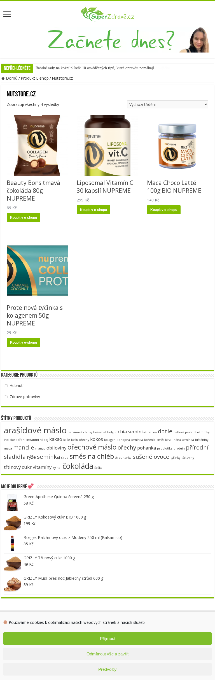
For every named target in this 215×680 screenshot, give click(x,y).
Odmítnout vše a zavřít (107, 654)
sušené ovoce (151, 456)
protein (179, 448)
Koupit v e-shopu (23, 218)
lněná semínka (183, 440)
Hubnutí (17, 385)
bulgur (112, 432)
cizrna (152, 432)
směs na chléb (92, 456)
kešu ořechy (80, 440)
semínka (48, 456)
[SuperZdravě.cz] (107, 13)
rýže (31, 457)
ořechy (127, 447)
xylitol (57, 468)
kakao (55, 439)
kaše (66, 440)
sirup (65, 458)
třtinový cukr (18, 467)
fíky (206, 432)
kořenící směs (154, 440)
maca (8, 448)
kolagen (110, 440)
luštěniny (201, 440)
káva (168, 440)
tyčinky (175, 458)
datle (165, 431)
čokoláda (77, 466)
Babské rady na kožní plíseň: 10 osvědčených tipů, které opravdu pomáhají (95, 68)
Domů (12, 78)
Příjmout (107, 638)
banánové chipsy (80, 432)
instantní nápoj (37, 440)
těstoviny (187, 458)
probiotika (164, 448)
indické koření (14, 440)
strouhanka (123, 458)
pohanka (146, 447)
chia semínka (132, 431)
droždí (198, 432)
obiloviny (56, 447)
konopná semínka (130, 440)
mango (40, 448)
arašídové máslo (35, 430)
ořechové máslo (91, 446)
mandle (23, 447)
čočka (98, 468)
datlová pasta (183, 432)
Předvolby (107, 669)
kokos (96, 439)
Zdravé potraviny (25, 396)
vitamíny (42, 467)
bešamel (99, 432)
